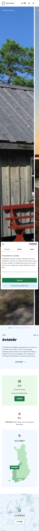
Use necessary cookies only (19, 285)
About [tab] (32, 249)
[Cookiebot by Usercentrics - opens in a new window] (29, 244)
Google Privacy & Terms (18, 274)
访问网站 (19, 399)
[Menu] (33, 3)
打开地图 (19, 522)
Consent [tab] (7, 249)
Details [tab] (19, 249)
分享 (34, 335)
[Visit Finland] (8, 3)
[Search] (29, 3)
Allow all (19, 280)
